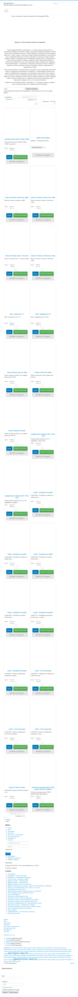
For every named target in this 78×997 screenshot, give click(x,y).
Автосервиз (11, 831)
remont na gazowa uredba (24, 957)
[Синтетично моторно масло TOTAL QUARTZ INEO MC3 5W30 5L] (43, 769)
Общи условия (8, 987)
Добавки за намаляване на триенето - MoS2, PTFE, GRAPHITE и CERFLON (29, 886)
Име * (3, 976)
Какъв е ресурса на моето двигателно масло (21, 893)
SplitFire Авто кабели (43, 138)
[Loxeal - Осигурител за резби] (43, 474)
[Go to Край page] (34, 97)
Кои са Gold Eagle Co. (14, 894)
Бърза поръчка (13, 992)
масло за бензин (8, 959)
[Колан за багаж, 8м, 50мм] (43, 354)
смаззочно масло (48, 957)
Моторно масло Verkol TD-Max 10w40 (17, 139)
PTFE (25, 949)
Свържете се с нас (9, 935)
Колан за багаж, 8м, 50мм (43, 372)
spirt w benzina (49, 955)
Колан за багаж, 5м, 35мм (17, 431)
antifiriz (51, 951)
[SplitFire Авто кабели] (43, 120)
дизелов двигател (12, 957)
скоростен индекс (28, 951)
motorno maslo (31, 947)
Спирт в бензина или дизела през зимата (19, 908)
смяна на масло (58, 949)
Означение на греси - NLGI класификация (20, 898)
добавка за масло (31, 949)
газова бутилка (41, 949)
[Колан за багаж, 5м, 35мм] (17, 412)
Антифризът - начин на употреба (17, 875)
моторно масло (18, 953)
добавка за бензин (9, 955)
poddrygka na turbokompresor (28, 955)
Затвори (5, 992)
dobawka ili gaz (49, 949)
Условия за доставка (14, 913)
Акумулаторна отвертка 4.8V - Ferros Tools (43, 435)
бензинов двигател (61, 953)
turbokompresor (8, 949)
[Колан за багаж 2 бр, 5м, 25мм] (17, 354)
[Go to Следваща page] (30, 97)
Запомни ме (8, 849)
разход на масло (33, 953)
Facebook (9, 938)
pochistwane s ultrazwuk (53, 947)
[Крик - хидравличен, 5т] (43, 295)
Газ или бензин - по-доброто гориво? (18, 879)
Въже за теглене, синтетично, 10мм (43, 256)
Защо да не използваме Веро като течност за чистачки (24, 887)
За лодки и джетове (13, 836)
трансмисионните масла (44, 959)
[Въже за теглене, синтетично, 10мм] (43, 237)
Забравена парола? (13, 859)
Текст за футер (12, 910)
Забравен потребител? (14, 858)
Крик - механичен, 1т (17, 314)
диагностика (63, 947)
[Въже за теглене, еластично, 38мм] (17, 179)
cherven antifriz (18, 947)
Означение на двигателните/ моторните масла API (22, 901)
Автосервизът (12, 874)
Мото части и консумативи (15, 835)
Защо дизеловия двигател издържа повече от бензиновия (24, 891)
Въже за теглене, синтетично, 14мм (43, 197)
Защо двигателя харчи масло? (16, 889)
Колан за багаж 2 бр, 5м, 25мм (17, 372)
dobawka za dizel (67, 949)
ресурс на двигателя (61, 959)
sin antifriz (24, 947)
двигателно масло (25, 959)
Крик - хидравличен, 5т (43, 314)
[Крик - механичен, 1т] (17, 295)
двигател (55, 957)
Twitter (8, 940)
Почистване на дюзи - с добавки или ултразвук (21, 905)
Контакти (10, 840)
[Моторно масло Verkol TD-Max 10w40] (17, 120)
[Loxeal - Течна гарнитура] (43, 652)
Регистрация (11, 856)
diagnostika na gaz (18, 951)
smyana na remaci (8, 951)
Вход (8, 854)
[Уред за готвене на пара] (17, 769)
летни (68, 953)
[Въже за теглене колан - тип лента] (17, 237)
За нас (8, 943)
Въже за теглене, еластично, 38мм (17, 197)
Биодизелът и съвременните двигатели (19, 877)
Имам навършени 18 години (11, 990)
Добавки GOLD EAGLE (12, 942)
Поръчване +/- (10, 99)
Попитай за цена (37, 147)
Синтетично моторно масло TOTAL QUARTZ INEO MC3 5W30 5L (43, 788)
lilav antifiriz (17, 955)
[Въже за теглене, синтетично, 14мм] (43, 179)
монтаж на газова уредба (60, 951)
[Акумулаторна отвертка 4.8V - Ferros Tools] (43, 412)
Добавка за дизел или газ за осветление (19, 884)
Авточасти (11, 833)
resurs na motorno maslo (59, 955)
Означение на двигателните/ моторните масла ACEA (23, 899)
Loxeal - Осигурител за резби (43, 492)
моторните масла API (37, 957)
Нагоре (72, 963)
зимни (38, 951)
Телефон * (5, 982)
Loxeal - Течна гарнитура (43, 671)
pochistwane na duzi (41, 947)
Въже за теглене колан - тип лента (17, 256)
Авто (9, 829)
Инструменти (11, 838)
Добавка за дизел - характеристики (18, 881)
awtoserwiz (10, 947)
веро (35, 951)
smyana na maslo (42, 953)
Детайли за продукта (17, 161)
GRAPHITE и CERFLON (65, 957)
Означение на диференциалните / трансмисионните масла (25, 903)
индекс (53, 959)
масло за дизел (44, 951)
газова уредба (51, 953)
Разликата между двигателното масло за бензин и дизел (24, 906)
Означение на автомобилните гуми (18, 896)
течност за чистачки (17, 949)
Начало (10, 828)
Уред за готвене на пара (17, 787)
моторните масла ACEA (13, 961)
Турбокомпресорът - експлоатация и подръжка (21, 911)
